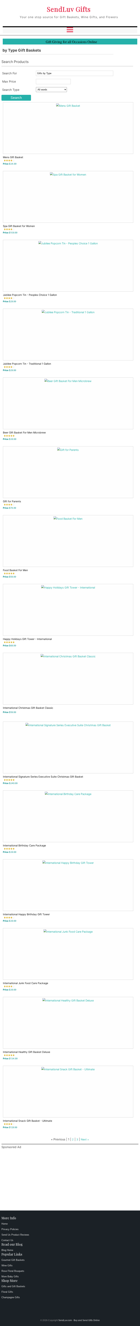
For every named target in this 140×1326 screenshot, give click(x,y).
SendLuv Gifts (69, 9)
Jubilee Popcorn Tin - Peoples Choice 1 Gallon (30, 294)
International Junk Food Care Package (25, 983)
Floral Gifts (7, 1291)
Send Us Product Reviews (15, 1234)
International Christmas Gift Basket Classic (28, 707)
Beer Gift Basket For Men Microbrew (24, 432)
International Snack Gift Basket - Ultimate (27, 1120)
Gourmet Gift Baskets (13, 1260)
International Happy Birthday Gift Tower (26, 914)
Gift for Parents (12, 501)
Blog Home (7, 1250)
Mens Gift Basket (13, 157)
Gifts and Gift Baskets (13, 1286)
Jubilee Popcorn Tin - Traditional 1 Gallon (27, 363)
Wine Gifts (7, 1265)
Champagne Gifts (10, 1297)
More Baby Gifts (10, 1276)
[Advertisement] (70, 1180)
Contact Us (7, 1240)
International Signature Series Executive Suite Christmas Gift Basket (43, 776)
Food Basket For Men (15, 570)
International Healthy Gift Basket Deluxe (26, 1052)
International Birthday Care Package (24, 845)
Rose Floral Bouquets (12, 1271)
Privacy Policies (10, 1229)
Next (84, 1139)
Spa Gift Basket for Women (19, 226)
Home (4, 1223)
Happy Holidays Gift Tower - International (27, 639)
